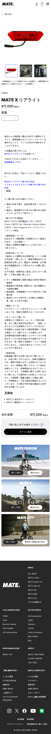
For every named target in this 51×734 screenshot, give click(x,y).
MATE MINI (32, 594)
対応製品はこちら (12, 162)
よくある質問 (8, 677)
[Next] (45, 39)
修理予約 (31, 685)
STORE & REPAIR (35, 658)
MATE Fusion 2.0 (35, 582)
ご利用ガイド (8, 693)
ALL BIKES (32, 574)
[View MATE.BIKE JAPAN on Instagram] (9, 711)
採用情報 (30, 719)
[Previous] (5, 39)
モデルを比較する (35, 602)
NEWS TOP (7, 654)
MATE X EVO (33, 578)
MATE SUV (32, 598)
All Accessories (34, 616)
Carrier (31, 628)
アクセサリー (33, 681)
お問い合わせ (8, 689)
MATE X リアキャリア (14, 154)
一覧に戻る (7, 14)
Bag (29, 640)
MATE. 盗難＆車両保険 (37, 697)
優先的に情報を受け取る (35, 542)
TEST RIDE (32, 663)
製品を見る (35, 473)
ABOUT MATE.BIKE (36, 654)
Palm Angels (8, 628)
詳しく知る (16, 473)
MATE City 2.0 (34, 586)
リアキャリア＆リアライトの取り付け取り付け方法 (25, 186)
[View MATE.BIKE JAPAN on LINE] (42, 711)
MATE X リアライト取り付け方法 (19, 181)
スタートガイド (34, 693)
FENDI (5, 616)
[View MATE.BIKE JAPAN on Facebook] (24, 711)
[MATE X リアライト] (11, 70)
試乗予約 (6, 685)
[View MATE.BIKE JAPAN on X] (17, 711)
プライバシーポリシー (15, 724)
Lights (30, 620)
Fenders (31, 624)
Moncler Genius (9, 624)
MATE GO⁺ (32, 590)
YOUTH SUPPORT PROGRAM (10, 698)
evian (5, 620)
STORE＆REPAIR (9, 681)
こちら (31, 221)
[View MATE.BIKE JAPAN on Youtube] (33, 711)
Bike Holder (33, 636)
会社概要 (20, 719)
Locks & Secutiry (35, 632)
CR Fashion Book (10, 632)
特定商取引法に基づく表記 (37, 724)
